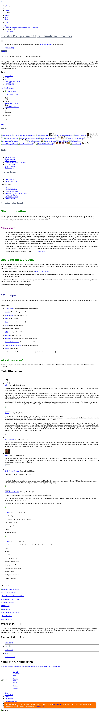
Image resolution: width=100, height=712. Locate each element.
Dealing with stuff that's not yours (15, 162)
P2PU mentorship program (13, 345)
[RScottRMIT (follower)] (85, 144)
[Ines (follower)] (75, 144)
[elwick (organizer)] (80, 135)
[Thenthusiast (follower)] (83, 141)
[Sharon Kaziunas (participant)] (85, 138)
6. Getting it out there (11, 197)
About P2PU (9, 695)
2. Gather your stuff (11, 190)
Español (15, 679)
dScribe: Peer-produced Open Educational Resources (22, 27)
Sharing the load (10, 157)
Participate (4, 51)
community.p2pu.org (46, 44)
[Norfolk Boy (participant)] (74, 138)
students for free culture (12, 342)
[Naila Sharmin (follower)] (82, 144)
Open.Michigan (9, 179)
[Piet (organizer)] (6, 135)
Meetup (7, 348)
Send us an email (10, 657)
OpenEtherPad (9, 315)
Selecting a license (10, 161)
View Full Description (7, 88)
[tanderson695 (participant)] (91, 138)
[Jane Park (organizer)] (11, 138)
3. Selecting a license (11, 191)
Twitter (7, 646)
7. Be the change (10, 198)
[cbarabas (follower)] (63, 144)
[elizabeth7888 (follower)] (44, 144)
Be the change (9, 168)
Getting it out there (10, 166)
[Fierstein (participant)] (88, 138)
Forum (7, 696)
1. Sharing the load (10, 188)
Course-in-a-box (40, 706)
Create (7, 10)
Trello (6, 322)
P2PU (6, 318)
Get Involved (9, 650)
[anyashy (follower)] (34, 141)
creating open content (42, 271)
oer (6, 79)
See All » (3, 124)
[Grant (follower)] (54, 144)
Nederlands (16, 673)
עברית (15, 682)
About (7, 15)
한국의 (15, 686)
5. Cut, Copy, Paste (11, 195)
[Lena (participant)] (59, 138)
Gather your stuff (10, 159)
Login (6, 22)
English (15, 672)
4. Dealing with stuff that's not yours (16, 193)
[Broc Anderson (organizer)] (64, 135)
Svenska (16, 681)
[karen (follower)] (63, 141)
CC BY (34, 251)
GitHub (7, 325)
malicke (7, 512)
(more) (15, 688)
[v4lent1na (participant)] (46, 138)
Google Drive (9, 308)
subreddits (8, 338)
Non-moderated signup (12, 103)
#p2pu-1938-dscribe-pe (12, 107)
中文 (15, 675)
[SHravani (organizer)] (2, 138)
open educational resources (13, 81)
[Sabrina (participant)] (56, 138)
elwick (7, 413)
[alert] (50, 705)
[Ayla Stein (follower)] (57, 144)
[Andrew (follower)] (50, 141)
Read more (41, 251)
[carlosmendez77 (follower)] (60, 144)
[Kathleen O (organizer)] (53, 135)
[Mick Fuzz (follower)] (25, 144)
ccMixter (7, 335)
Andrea (7, 455)
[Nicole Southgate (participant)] (29, 138)
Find (6, 5)
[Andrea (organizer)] (88, 135)
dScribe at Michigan (11, 181)
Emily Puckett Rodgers (12, 471)
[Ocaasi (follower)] (26, 141)
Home (6, 26)
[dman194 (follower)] (65, 144)
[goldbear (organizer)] (93, 135)
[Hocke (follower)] (75, 141)
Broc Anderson (9, 439)
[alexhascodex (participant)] (9, 141)
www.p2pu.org (57, 704)
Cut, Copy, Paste (10, 164)
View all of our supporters (52, 666)
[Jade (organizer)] (91, 135)
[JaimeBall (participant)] (64, 138)
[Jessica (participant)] (62, 138)
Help (6, 19)
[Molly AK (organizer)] (50, 135)
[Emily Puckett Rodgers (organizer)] (23, 135)
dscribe (7, 77)
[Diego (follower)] (34, 144)
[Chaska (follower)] (68, 144)
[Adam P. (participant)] (20, 141)
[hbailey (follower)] (88, 144)
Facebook (8, 643)
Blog (6, 17)
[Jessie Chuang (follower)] (9, 144)
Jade (6, 385)
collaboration (9, 76)
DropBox (7, 312)
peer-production (9, 84)
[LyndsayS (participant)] (23, 141)
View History (9, 31)
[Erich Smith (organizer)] (96, 135)
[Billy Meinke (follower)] (42, 141)
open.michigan (9, 83)
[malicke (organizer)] (42, 135)
